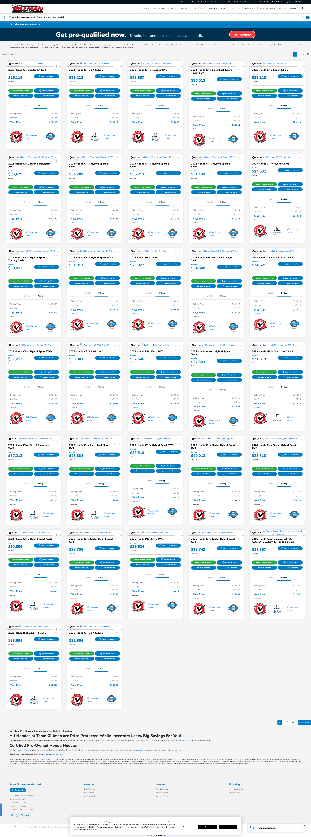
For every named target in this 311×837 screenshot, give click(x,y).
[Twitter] (22, 815)
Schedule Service (162, 789)
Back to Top (304, 722)
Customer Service (162, 796)
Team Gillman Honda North (54, 754)
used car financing (25, 750)
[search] (302, 8)
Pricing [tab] (40, 105)
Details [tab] (27, 105)
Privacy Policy (33, 827)
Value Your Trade (48, 96)
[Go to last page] (308, 54)
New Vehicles (88, 789)
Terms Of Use (43, 827)
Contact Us (19, 790)
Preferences (187, 827)
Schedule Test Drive (20, 96)
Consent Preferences (1, 810)
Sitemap (51, 827)
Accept (228, 827)
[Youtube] (27, 815)
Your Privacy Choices (154, 835)
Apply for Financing (236, 789)
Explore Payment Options (21, 90)
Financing (234, 784)
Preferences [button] (93, 829)
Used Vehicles (186, 740)
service (138, 750)
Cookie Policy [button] (144, 827)
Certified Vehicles (89, 796)
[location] (272, 2)
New (177, 740)
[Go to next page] (303, 54)
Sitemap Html (59, 827)
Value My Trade (234, 793)
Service (160, 784)
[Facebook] (12, 815)
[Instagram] (17, 815)
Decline (207, 827)
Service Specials (162, 793)
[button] (13, 63)
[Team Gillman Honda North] (30, 8)
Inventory (89, 784)
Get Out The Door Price (48, 76)
